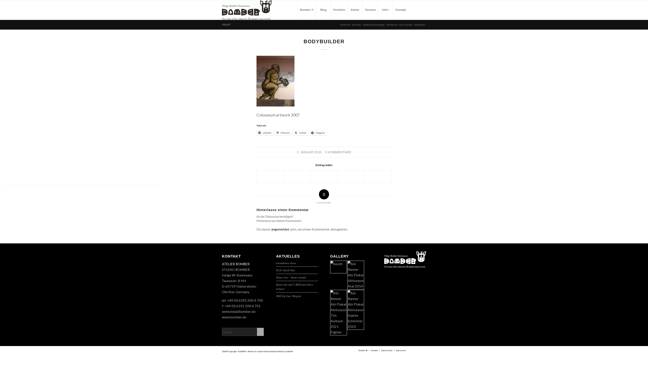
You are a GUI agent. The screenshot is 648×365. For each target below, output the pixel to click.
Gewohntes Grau (286, 263)
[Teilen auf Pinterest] (351, 176)
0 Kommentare (338, 152)
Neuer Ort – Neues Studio (291, 277)
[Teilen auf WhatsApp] (324, 176)
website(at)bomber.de (238, 311)
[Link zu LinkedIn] (423, 9)
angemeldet (280, 229)
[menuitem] (307, 10)
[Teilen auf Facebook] (270, 176)
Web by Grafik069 (285, 351)
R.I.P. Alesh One (285, 270)
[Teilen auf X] (297, 176)
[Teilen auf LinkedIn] (377, 176)
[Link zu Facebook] (413, 9)
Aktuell (226, 24)
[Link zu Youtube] (418, 9)
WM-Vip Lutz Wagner (288, 296)
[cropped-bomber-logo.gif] (247, 10)
